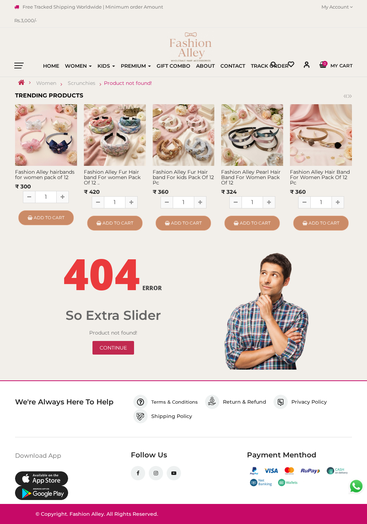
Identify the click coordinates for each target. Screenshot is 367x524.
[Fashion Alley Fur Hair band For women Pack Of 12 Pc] (115, 134)
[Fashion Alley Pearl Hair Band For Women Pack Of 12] (252, 134)
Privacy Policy (309, 402)
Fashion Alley (87, 514)
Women (46, 83)
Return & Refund (244, 402)
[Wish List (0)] (291, 65)
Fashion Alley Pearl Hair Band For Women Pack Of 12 (251, 177)
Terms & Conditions (174, 402)
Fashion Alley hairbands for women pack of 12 (45, 175)
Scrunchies (81, 83)
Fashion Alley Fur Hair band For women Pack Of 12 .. (112, 177)
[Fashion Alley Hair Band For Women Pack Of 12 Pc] (321, 134)
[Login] (306, 66)
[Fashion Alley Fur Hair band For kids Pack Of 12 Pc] (184, 134)
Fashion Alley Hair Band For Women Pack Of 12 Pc (320, 177)
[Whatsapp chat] (356, 486)
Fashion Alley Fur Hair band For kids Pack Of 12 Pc (183, 177)
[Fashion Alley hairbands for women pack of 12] (46, 134)
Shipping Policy (171, 416)
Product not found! (128, 83)
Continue (113, 348)
